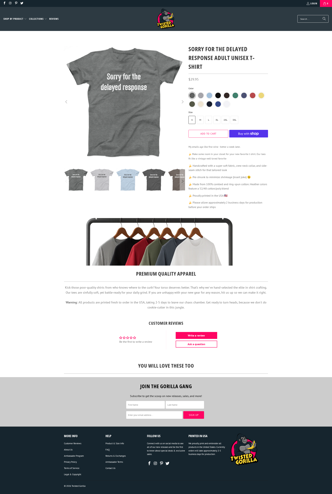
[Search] (324, 19)
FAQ (107, 449)
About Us (68, 449)
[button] (15, 19)
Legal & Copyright (72, 474)
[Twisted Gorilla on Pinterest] (16, 3)
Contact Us (110, 468)
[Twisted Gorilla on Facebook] (4, 3)
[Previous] (66, 101)
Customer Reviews (72, 443)
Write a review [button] (196, 335)
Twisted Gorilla (78, 485)
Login (313, 3)
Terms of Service (71, 468)
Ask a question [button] (196, 344)
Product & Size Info (114, 443)
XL (217, 119)
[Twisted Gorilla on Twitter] (22, 3)
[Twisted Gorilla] (166, 19)
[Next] (182, 101)
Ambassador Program (74, 455)
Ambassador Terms (114, 461)
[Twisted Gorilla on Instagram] (10, 3)
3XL (234, 119)
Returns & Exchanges (115, 455)
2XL (225, 119)
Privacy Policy (70, 461)
